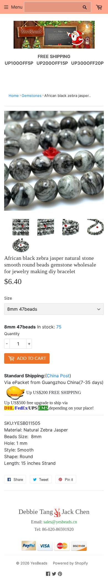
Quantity (12, 333)
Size (8, 298)
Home (14, 95)
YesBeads (38, 563)
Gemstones (32, 95)
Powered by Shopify (70, 563)
